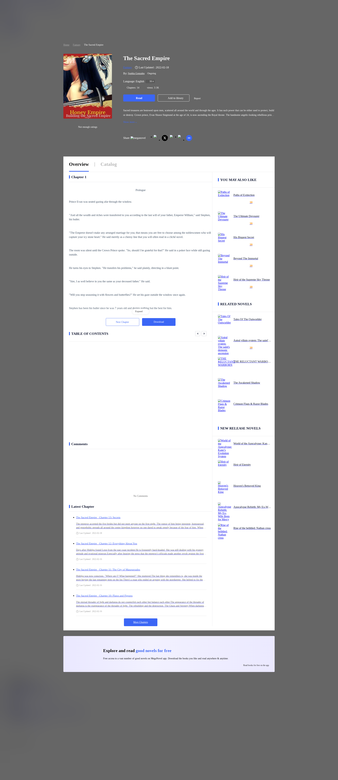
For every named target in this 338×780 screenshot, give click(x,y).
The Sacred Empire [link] (93, 45)
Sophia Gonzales (136, 73)
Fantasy (76, 45)
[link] (66, 45)
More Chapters (140, 622)
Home (66, 45)
